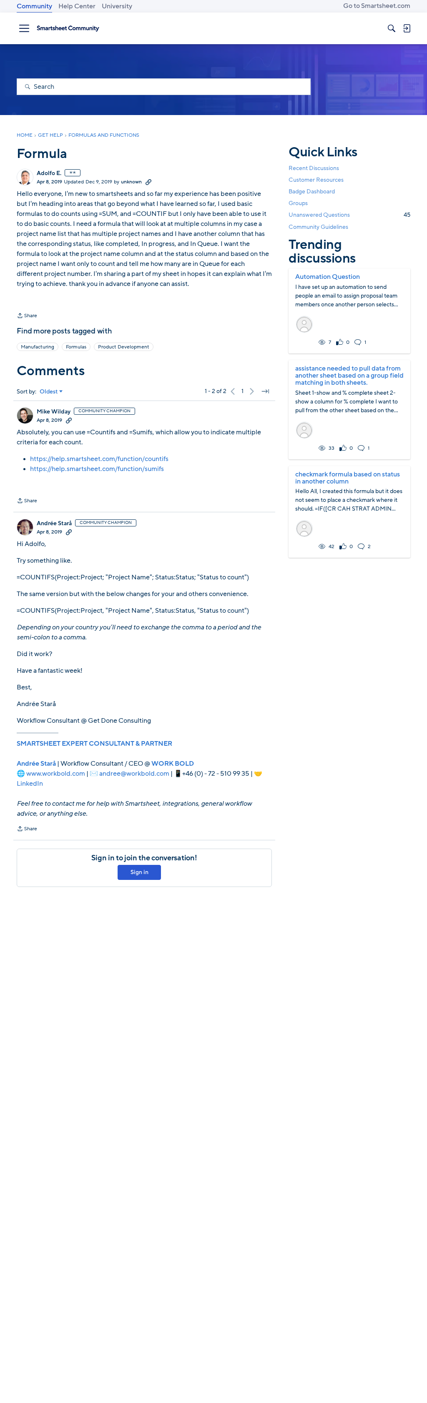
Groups (298, 203)
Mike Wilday (53, 412)
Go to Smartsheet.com (376, 5)
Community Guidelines (318, 227)
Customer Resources (316, 180)
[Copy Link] (148, 181)
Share (27, 316)
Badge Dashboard (312, 191)
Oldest (49, 392)
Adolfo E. (49, 173)
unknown (131, 181)
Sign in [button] (139, 872)
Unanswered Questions (349, 215)
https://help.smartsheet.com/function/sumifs (97, 469)
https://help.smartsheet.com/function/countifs (99, 458)
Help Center (76, 6)
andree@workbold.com (134, 773)
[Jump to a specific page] (265, 391)
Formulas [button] (76, 346)
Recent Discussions (314, 168)
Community (34, 6)
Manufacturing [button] (37, 346)
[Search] (391, 28)
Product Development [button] (123, 346)
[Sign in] (406, 28)
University (117, 6)
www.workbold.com (55, 773)
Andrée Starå (54, 523)
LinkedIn (30, 783)
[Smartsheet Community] (68, 28)
